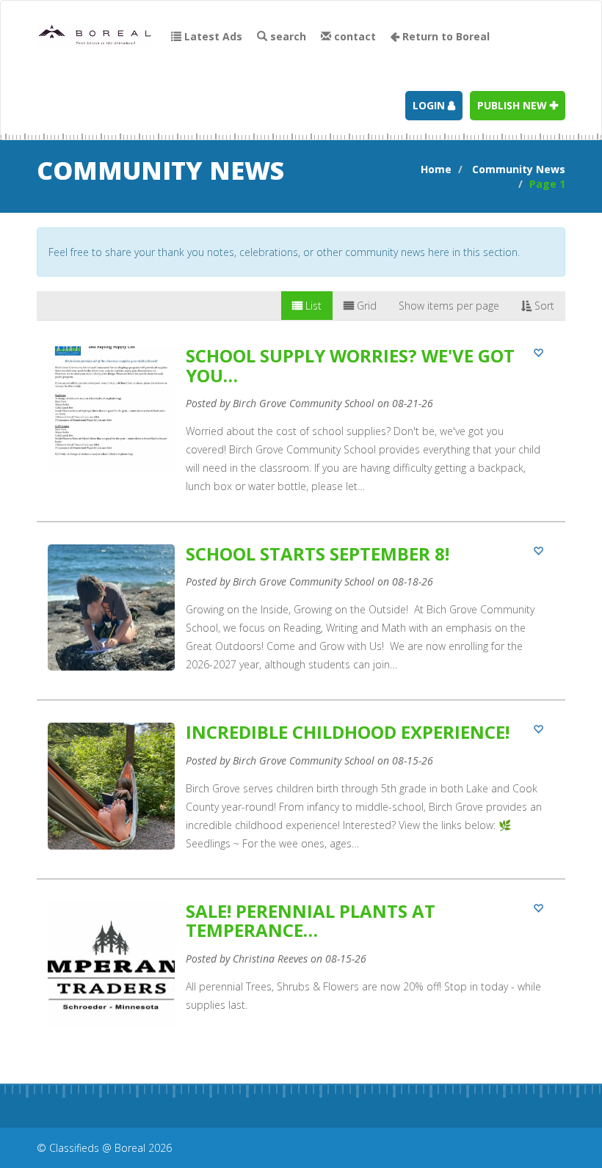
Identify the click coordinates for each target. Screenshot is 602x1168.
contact (353, 36)
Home (436, 169)
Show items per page (449, 306)
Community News (518, 169)
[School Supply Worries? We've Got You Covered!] (301, 433)
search (286, 36)
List (312, 306)
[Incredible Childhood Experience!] (301, 800)
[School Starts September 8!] (301, 621)
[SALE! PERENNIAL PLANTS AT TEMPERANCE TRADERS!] (301, 978)
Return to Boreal (444, 36)
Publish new (513, 105)
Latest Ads (211, 36)
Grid (365, 306)
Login (430, 105)
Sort (543, 306)
